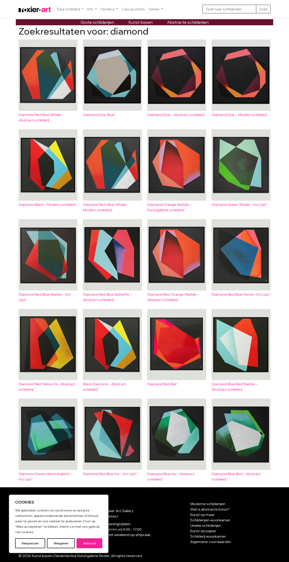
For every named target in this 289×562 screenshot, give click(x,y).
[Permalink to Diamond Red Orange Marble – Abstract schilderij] (176, 254)
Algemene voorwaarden (210, 541)
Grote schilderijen (97, 22)
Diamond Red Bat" (162, 384)
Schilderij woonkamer (208, 536)
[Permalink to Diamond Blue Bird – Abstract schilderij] (241, 434)
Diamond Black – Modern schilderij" (48, 204)
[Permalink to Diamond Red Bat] (176, 344)
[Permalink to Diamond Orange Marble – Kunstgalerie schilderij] (176, 165)
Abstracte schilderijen (188, 22)
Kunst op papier (203, 531)
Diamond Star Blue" (99, 114)
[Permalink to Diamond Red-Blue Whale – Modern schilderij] (112, 165)
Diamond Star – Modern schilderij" (240, 114)
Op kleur (107, 9)
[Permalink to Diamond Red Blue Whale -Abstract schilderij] (48, 75)
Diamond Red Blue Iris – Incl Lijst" (110, 473)
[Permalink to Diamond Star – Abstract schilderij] (176, 75)
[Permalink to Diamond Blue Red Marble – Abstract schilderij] (241, 344)
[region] (58, 524)
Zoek (263, 9)
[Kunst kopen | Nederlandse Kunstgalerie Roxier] (35, 9)
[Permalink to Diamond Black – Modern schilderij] (48, 165)
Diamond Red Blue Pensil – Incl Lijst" (241, 294)
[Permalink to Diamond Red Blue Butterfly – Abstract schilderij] (112, 254)
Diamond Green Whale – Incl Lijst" (239, 204)
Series (154, 9)
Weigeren (61, 543)
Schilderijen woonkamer (210, 520)
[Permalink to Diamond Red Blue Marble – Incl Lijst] (48, 254)
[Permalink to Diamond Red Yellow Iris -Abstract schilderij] (48, 344)
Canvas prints (133, 9)
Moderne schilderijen (207, 504)
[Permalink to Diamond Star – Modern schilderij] (241, 75)
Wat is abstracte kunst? (210, 509)
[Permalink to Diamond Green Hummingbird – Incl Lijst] (48, 434)
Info (90, 9)
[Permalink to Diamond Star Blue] (112, 75)
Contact (111, 516)
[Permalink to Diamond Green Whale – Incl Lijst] (241, 165)
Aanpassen (30, 543)
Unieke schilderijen (205, 525)
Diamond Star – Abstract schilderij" (176, 114)
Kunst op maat (202, 514)
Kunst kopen (140, 22)
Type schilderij (68, 9)
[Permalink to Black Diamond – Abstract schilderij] (112, 344)
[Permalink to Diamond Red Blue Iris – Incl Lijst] (112, 434)
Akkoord (89, 543)
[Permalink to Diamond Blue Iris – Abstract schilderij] (176, 434)
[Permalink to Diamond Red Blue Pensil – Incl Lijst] (241, 254)
